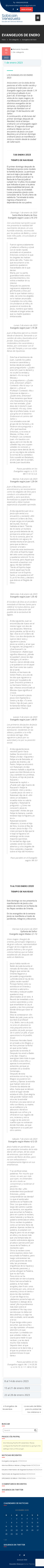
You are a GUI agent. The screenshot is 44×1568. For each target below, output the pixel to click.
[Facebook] (13, 9)
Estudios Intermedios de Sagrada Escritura (17, 1470)
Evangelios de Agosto (10, 1461)
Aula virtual (26, 9)
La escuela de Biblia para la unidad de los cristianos (32, 1409)
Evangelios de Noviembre (10, 1407)
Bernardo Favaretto (20, 49)
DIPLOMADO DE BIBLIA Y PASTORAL (14, 1478)
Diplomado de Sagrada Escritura (14, 1474)
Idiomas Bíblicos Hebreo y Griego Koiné (16, 1465)
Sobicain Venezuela (11, 17)
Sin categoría (18, 52)
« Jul (5, 1540)
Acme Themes (29, 1564)
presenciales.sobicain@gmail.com (22, 5)
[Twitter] (17, 9)
